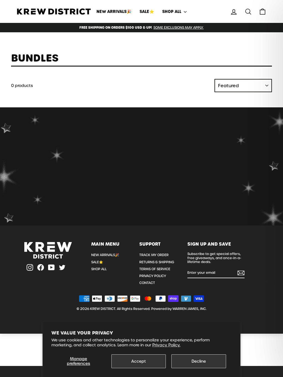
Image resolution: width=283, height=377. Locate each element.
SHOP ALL (172, 11)
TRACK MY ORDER (154, 255)
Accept (138, 361)
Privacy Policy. (166, 345)
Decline (199, 361)
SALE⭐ (147, 11)
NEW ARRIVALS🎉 (113, 11)
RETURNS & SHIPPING (156, 262)
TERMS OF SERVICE (154, 269)
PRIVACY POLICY (152, 276)
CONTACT (147, 283)
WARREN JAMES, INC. (189, 309)
